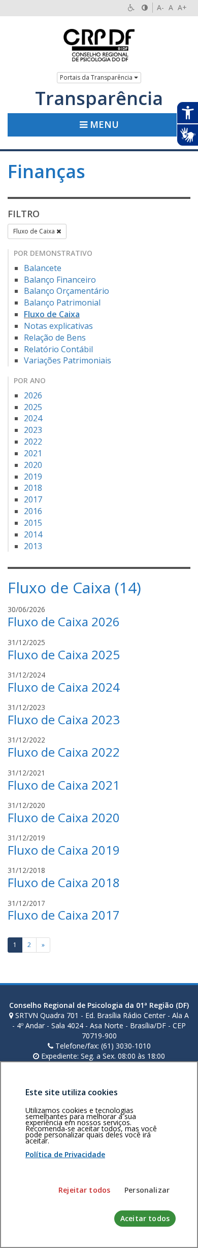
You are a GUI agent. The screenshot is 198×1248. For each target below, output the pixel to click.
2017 (33, 499)
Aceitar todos (145, 1218)
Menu (103, 124)
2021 (33, 453)
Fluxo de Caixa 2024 (64, 687)
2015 (33, 522)
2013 (33, 546)
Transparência (99, 98)
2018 (33, 487)
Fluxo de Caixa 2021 (64, 785)
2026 (33, 395)
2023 (33, 429)
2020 (33, 464)
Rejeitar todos (84, 1190)
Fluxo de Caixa (34, 231)
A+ (182, 7)
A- (160, 7)
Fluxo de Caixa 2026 (64, 621)
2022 (33, 441)
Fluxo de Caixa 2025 (64, 654)
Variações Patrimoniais (67, 360)
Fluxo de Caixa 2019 (64, 849)
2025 (33, 407)
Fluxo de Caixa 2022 (64, 752)
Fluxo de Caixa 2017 (64, 914)
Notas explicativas (58, 325)
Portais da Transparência (97, 77)
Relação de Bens (55, 337)
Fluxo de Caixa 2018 (64, 882)
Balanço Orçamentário (66, 290)
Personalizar (147, 1190)
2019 (33, 476)
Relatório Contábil (58, 349)
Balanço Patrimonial (62, 302)
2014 (33, 534)
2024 (33, 418)
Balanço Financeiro (60, 279)
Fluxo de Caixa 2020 (64, 817)
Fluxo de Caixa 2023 (64, 719)
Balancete (42, 268)
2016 (33, 511)
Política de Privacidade (65, 1154)
